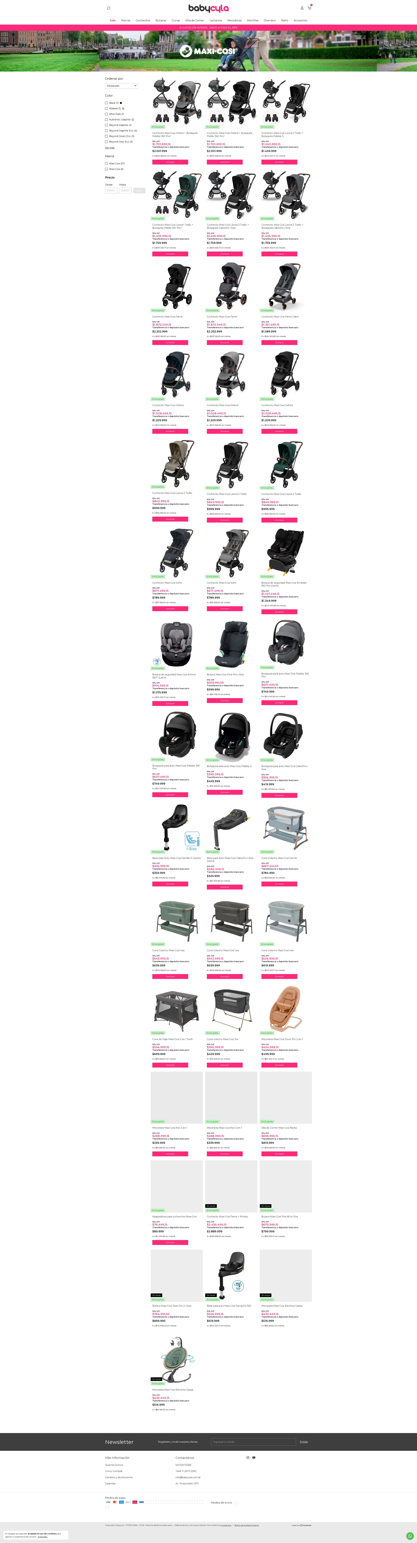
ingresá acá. (226, 1525)
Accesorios (300, 20)
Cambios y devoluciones (119, 1477)
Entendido (42, 1537)
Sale (113, 20)
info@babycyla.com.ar (188, 1477)
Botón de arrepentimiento (247, 1525)
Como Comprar (113, 1471)
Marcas (125, 20)
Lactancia (216, 20)
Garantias (110, 1483)
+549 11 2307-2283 (186, 1471)
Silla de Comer (194, 20)
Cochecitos (143, 20)
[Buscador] (108, 8)
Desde (109, 184)
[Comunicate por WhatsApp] (410, 1536)
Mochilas (252, 20)
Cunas (176, 20)
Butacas (161, 20)
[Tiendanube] (302, 1525)
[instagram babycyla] (247, 1457)
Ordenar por (114, 78)
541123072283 (183, 1465)
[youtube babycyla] (253, 1457)
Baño (284, 20)
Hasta (122, 184)
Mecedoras (234, 20)
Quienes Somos (114, 1465)
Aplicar (139, 190)
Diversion (270, 20)
